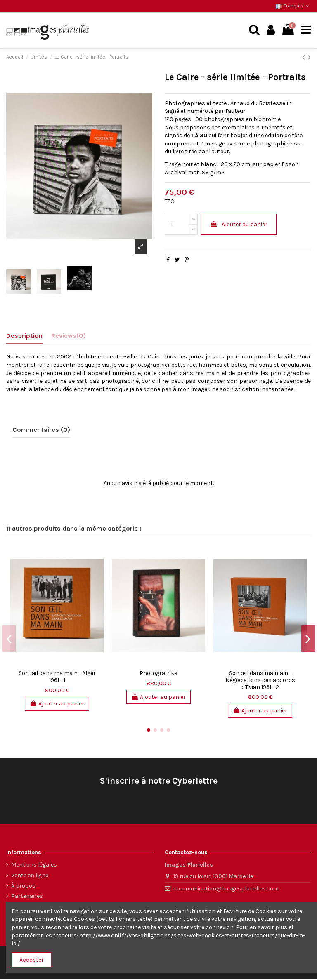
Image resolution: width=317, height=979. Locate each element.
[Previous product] (305, 57)
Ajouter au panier (244, 224)
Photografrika (158, 673)
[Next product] (309, 57)
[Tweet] (177, 259)
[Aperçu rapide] (97, 558)
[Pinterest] (187, 259)
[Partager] (168, 259)
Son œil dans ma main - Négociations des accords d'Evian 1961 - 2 (260, 680)
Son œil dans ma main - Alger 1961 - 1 (57, 677)
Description (24, 336)
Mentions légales (34, 864)
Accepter (31, 959)
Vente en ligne (29, 875)
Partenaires (27, 895)
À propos (23, 885)
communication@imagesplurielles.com (226, 888)
